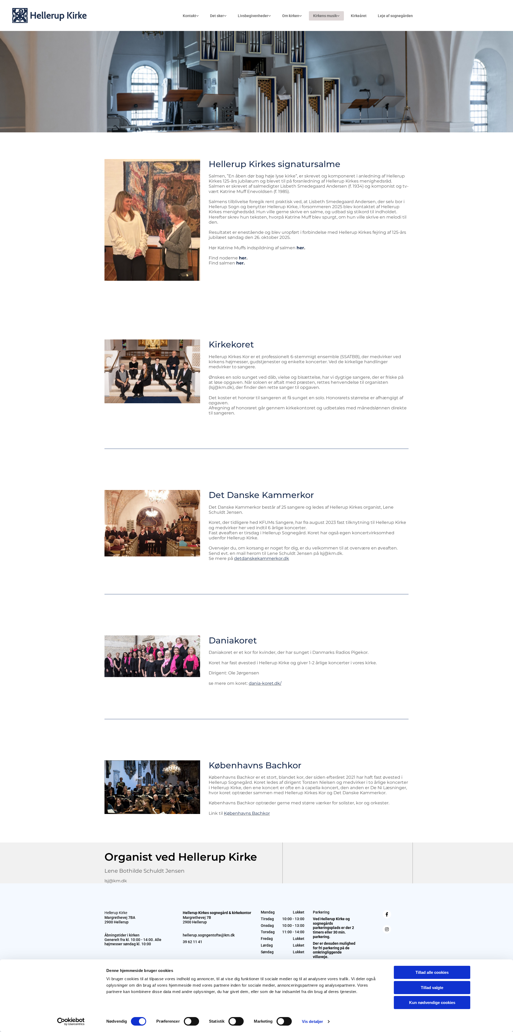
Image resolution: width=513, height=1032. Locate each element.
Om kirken (290, 16)
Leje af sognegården (395, 16)
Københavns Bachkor (247, 813)
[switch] (191, 1021)
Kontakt (189, 16)
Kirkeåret (359, 16)
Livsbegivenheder (253, 16)
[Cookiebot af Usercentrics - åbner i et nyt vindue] (71, 1022)
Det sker (217, 16)
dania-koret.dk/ (265, 683)
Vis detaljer (312, 1021)
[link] (190, 16)
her (300, 247)
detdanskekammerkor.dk (261, 558)
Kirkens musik (325, 16)
